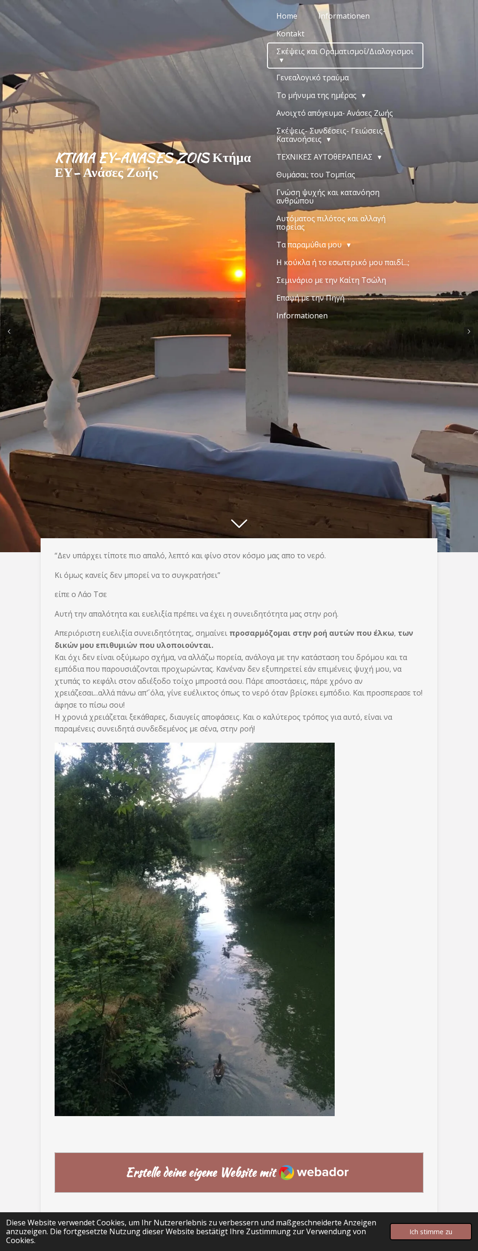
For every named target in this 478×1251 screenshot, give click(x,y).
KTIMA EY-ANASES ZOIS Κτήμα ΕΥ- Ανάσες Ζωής (153, 165)
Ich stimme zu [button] (430, 1231)
